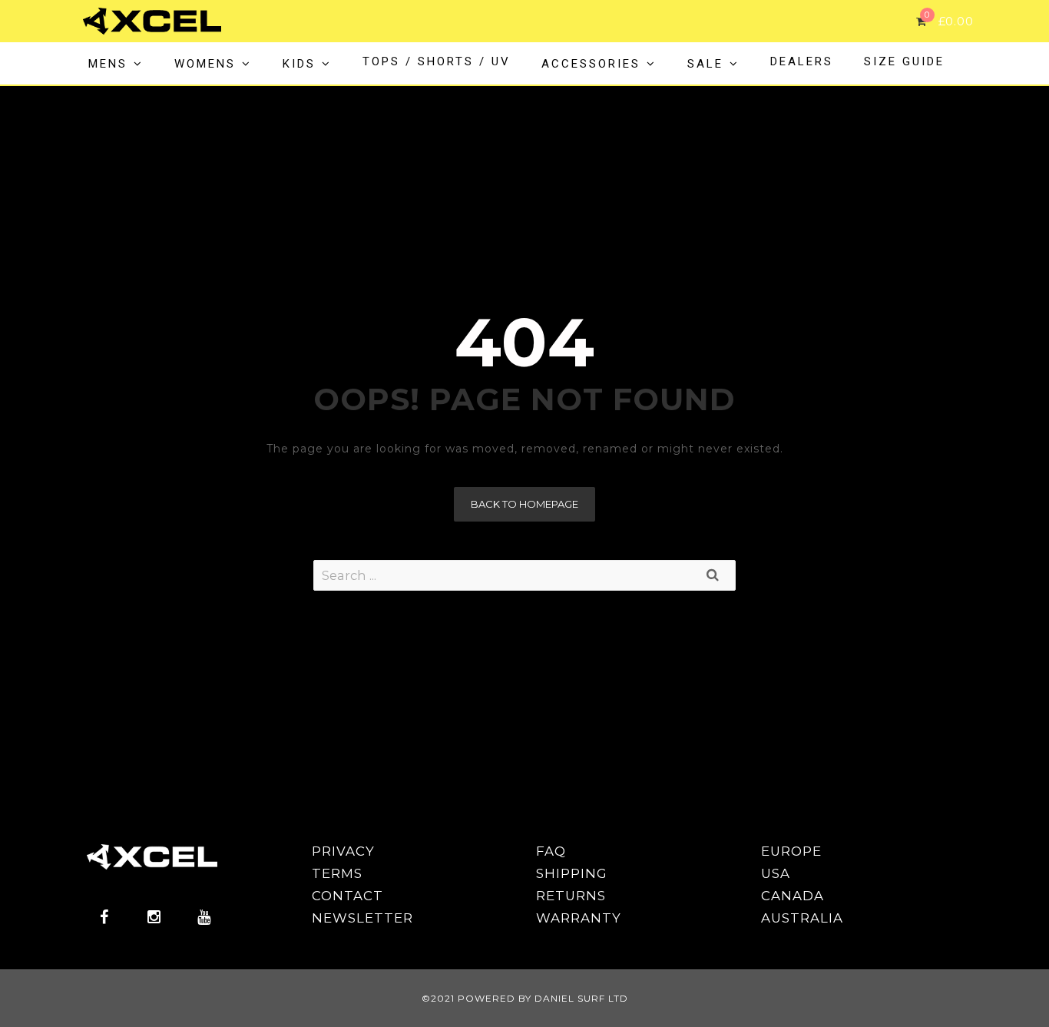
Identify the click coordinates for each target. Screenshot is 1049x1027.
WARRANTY (578, 918)
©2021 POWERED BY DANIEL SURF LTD (525, 998)
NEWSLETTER (362, 918)
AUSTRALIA (802, 918)
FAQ (551, 851)
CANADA (792, 895)
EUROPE (791, 851)
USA (775, 873)
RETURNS (571, 895)
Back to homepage (524, 504)
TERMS (337, 873)
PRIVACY (343, 851)
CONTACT (347, 895)
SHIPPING (571, 873)
